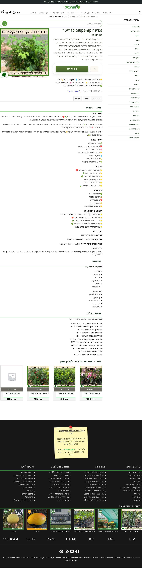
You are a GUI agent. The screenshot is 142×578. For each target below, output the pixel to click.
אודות (132, 539)
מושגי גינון (71, 539)
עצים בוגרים (135, 93)
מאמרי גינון (59, 12)
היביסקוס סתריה (63, 500)
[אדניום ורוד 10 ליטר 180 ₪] (91, 376)
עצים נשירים (135, 98)
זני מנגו (137, 53)
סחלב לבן (30, 491)
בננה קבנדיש (135, 478)
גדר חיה (136, 44)
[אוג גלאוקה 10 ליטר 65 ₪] (64, 376)
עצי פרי (136, 84)
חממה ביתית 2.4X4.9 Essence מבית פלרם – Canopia (84, 478)
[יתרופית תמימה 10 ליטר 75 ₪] (38, 376)
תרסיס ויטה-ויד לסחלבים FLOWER (91, 500)
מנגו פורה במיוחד (27, 472)
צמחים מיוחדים (134, 31)
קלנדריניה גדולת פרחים (131, 491)
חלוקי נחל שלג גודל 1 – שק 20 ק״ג (56, 494)
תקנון (91, 539)
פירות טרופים (134, 106)
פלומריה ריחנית (134, 475)
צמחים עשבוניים (134, 129)
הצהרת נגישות (10, 539)
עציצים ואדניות (134, 102)
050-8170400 (79, 1)
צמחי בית (136, 115)
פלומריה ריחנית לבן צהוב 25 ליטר (57, 487)
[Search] (140, 12)
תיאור (86, 99)
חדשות (111, 539)
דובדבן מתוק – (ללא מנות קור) (129, 487)
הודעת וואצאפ (69, 449)
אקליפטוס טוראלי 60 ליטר (59, 484)
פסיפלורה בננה (134, 472)
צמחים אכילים (134, 120)
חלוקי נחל (136, 58)
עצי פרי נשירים (134, 89)
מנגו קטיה (136, 497)
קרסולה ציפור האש (133, 484)
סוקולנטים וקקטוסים (132, 62)
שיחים (70, 91)
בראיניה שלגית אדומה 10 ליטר (58, 497)
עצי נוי (137, 80)
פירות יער (136, 111)
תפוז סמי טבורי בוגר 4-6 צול (59, 481)
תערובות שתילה (134, 138)
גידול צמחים (73, 12)
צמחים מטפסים (134, 124)
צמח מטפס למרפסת (25, 484)
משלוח (77, 99)
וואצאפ (67, 1)
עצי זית (137, 75)
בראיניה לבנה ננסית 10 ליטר (58, 472)
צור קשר (33, 12)
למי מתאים (97, 99)
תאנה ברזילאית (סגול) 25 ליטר (58, 478)
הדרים (137, 49)
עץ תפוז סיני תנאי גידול (25, 478)
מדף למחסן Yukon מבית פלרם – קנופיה (89, 487)
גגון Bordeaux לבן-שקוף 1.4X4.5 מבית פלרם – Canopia (83, 472)
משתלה (97, 12)
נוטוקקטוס (136, 500)
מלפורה (137, 494)
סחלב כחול (29, 497)
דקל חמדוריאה (63, 491)
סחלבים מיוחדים (27, 494)
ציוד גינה (108, 12)
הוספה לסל (72, 68)
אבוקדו (137, 35)
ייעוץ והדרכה (44, 12)
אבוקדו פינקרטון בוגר (61, 475)
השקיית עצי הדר (27, 487)
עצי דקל (136, 66)
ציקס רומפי (136, 481)
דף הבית (94, 16)
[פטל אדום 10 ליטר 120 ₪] (12, 376)
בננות (137, 40)
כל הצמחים (74, 16)
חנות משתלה (84, 16)
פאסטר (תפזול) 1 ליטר (96, 484)
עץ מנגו (86, 12)
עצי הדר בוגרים (134, 71)
